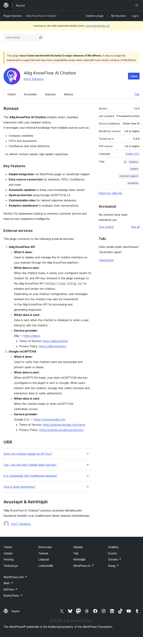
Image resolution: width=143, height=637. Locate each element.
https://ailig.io (31, 336)
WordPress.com (15, 577)
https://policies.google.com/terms (64, 424)
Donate (114, 559)
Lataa (133, 76)
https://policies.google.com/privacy (61, 430)
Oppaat (78, 547)
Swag (113, 565)
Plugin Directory (12, 15)
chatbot (134, 169)
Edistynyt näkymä (110, 193)
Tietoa (7, 547)
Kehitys (68, 94)
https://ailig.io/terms (55, 341)
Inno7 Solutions (34, 79)
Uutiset (8, 553)
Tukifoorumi (106, 260)
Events (112, 553)
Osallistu (113, 547)
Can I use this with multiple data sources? (30, 465)
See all (135, 227)
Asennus (50, 94)
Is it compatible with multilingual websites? (30, 475)
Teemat (43, 553)
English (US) (133, 153)
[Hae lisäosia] (40, 37)
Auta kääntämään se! (98, 25)
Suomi (15, 611)
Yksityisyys (10, 565)
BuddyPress (12, 595)
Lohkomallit (45, 565)
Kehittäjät (79, 559)
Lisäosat (43, 559)
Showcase (45, 547)
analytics (133, 162)
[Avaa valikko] (137, 5)
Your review (106, 227)
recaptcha (133, 183)
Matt (8, 583)
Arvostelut (30, 94)
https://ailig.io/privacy (52, 346)
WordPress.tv (83, 565)
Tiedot (11, 94)
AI (125, 162)
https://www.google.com (49, 419)
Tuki (137, 94)
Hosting (8, 559)
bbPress (10, 589)
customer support (128, 176)
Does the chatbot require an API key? (27, 454)
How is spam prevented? (19, 486)
